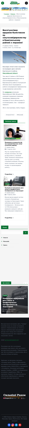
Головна (6, 14)
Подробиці (9, 174)
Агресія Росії (10, 114)
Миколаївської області (10, 73)
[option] (14, 300)
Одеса (5, 245)
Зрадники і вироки (10, 138)
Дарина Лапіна (8, 45)
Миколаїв (20, 114)
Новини (13, 14)
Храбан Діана (10, 147)
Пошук (5, 227)
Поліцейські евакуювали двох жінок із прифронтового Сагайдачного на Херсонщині (14, 189)
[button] (24, 283)
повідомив (8, 92)
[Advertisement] (14, 263)
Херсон (5, 237)
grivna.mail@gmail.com (12, 340)
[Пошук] (25, 232)
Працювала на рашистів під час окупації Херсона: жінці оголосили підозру (13, 144)
